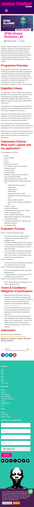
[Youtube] (19, 461)
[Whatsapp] (15, 461)
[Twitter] (7, 461)
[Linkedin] (27, 461)
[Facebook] (2, 461)
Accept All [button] (16, 503)
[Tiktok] (23, 461)
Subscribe (6, 455)
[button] (6, 10)
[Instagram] (11, 461)
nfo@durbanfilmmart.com (13, 306)
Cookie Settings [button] (7, 503)
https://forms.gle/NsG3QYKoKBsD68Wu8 (14, 336)
